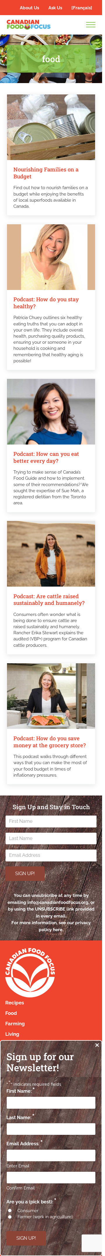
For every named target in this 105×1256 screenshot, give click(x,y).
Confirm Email (20, 1188)
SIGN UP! (25, 873)
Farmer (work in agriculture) (45, 1216)
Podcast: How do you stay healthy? (46, 303)
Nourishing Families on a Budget (45, 173)
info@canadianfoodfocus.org (57, 902)
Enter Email (17, 1166)
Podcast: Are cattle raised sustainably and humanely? (49, 600)
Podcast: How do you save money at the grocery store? (49, 742)
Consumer (28, 1210)
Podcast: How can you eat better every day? (46, 457)
